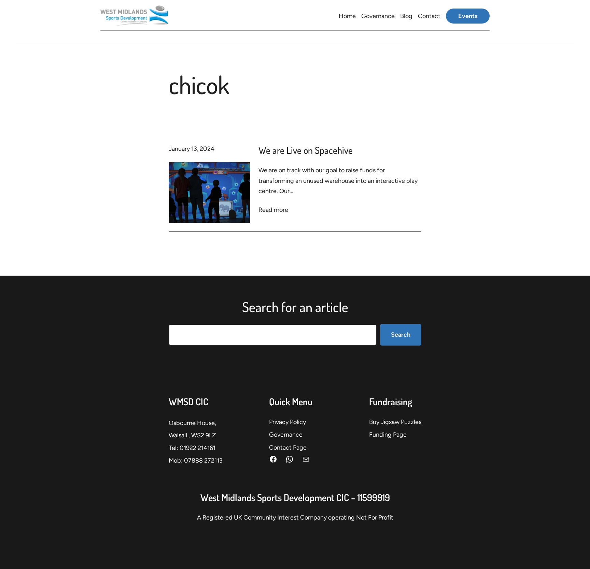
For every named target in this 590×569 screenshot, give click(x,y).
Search (400, 334)
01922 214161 (197, 448)
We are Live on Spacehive (305, 150)
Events (467, 16)
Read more (273, 210)
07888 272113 (203, 460)
